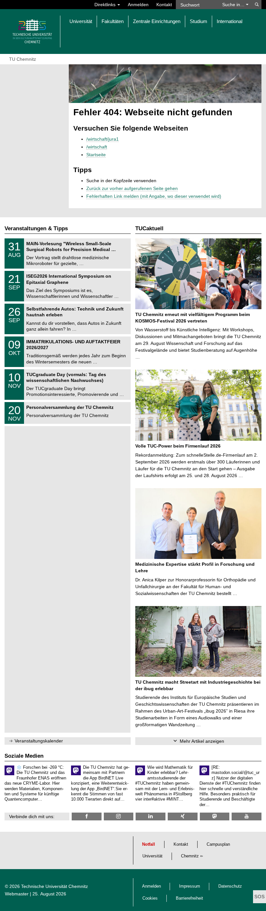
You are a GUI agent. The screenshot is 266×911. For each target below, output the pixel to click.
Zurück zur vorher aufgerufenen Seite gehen (132, 188)
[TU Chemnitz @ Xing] (183, 816)
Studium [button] (198, 21)
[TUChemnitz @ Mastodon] (215, 816)
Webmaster (17, 893)
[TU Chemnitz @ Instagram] (119, 816)
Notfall (148, 844)
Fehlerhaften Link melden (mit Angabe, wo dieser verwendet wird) (153, 196)
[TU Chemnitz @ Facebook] (87, 816)
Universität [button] (80, 21)
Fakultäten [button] (113, 21)
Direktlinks (105, 4)
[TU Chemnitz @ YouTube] (246, 816)
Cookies (150, 898)
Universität (152, 856)
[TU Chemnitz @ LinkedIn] (150, 816)
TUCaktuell (149, 228)
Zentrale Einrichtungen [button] (156, 21)
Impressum (189, 886)
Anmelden (138, 4)
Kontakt (164, 4)
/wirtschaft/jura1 (102, 139)
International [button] (229, 21)
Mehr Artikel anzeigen (202, 741)
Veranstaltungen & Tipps (36, 228)
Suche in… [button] (234, 4)
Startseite (96, 154)
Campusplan (218, 844)
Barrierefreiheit (189, 898)
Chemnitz (190, 856)
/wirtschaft (96, 146)
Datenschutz (230, 886)
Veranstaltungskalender (39, 740)
